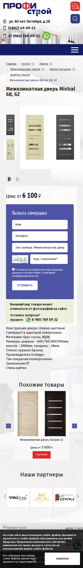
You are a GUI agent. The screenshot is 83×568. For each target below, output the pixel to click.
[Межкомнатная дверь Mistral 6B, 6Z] (10, 124)
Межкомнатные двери (25, 69)
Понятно (62, 558)
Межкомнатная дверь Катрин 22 (41, 440)
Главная (11, 64)
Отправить (25, 285)
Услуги (25, 64)
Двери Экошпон (60, 69)
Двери (43, 64)
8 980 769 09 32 (45, 319)
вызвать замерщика (75, 6)
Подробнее (42, 455)
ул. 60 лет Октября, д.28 (29, 21)
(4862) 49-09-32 (21, 28)
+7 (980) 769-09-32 (24, 36)
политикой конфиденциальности (33, 274)
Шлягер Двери (20, 75)
